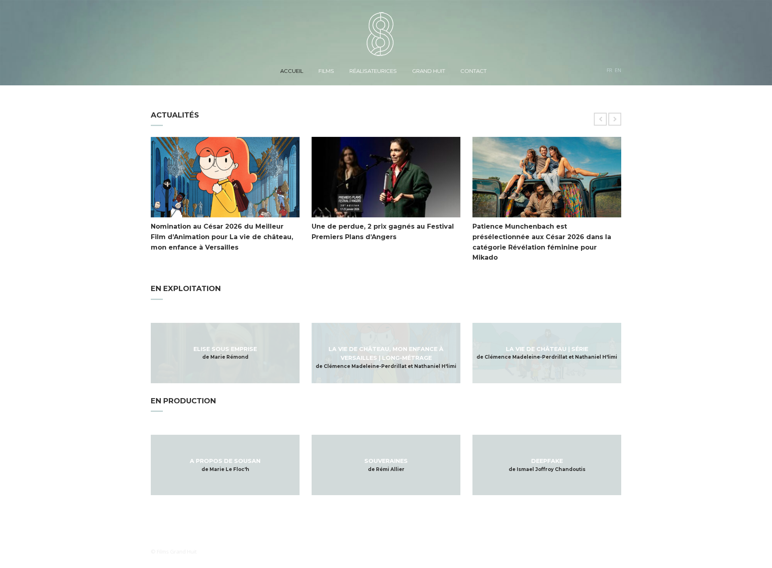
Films (326, 71)
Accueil (291, 71)
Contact (473, 71)
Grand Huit (428, 71)
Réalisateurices (373, 71)
